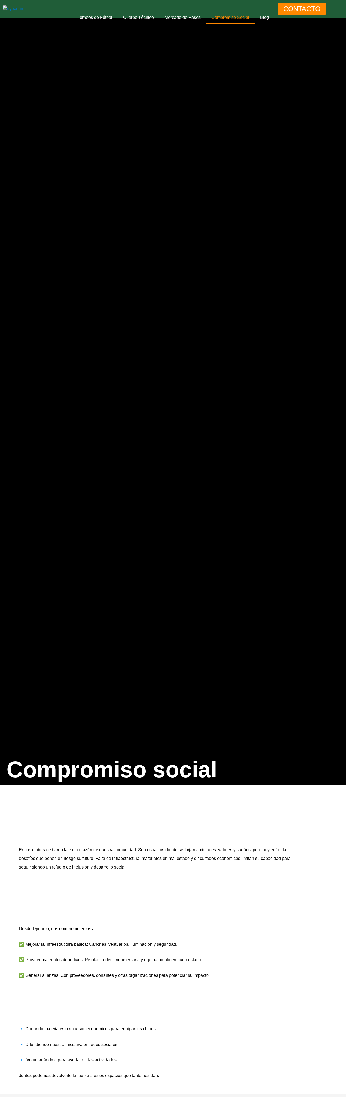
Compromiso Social (230, 17)
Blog (264, 17)
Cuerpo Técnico (138, 17)
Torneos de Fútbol (95, 17)
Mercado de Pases (183, 17)
